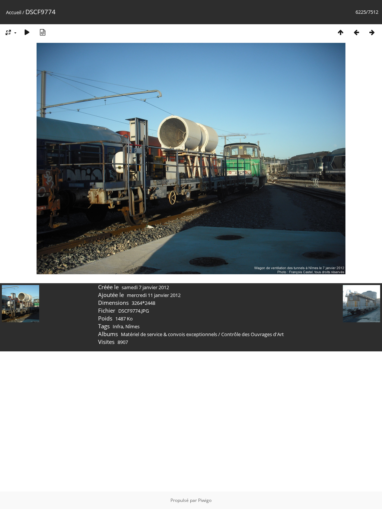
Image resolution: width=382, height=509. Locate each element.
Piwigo (205, 500)
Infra (118, 326)
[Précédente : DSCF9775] (356, 32)
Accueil (13, 12)
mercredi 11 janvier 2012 (154, 295)
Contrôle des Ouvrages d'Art (252, 334)
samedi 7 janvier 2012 (145, 287)
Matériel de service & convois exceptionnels (169, 334)
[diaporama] (27, 32)
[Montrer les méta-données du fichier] (42, 32)
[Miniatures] (340, 32)
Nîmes (132, 326)
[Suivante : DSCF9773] (372, 32)
